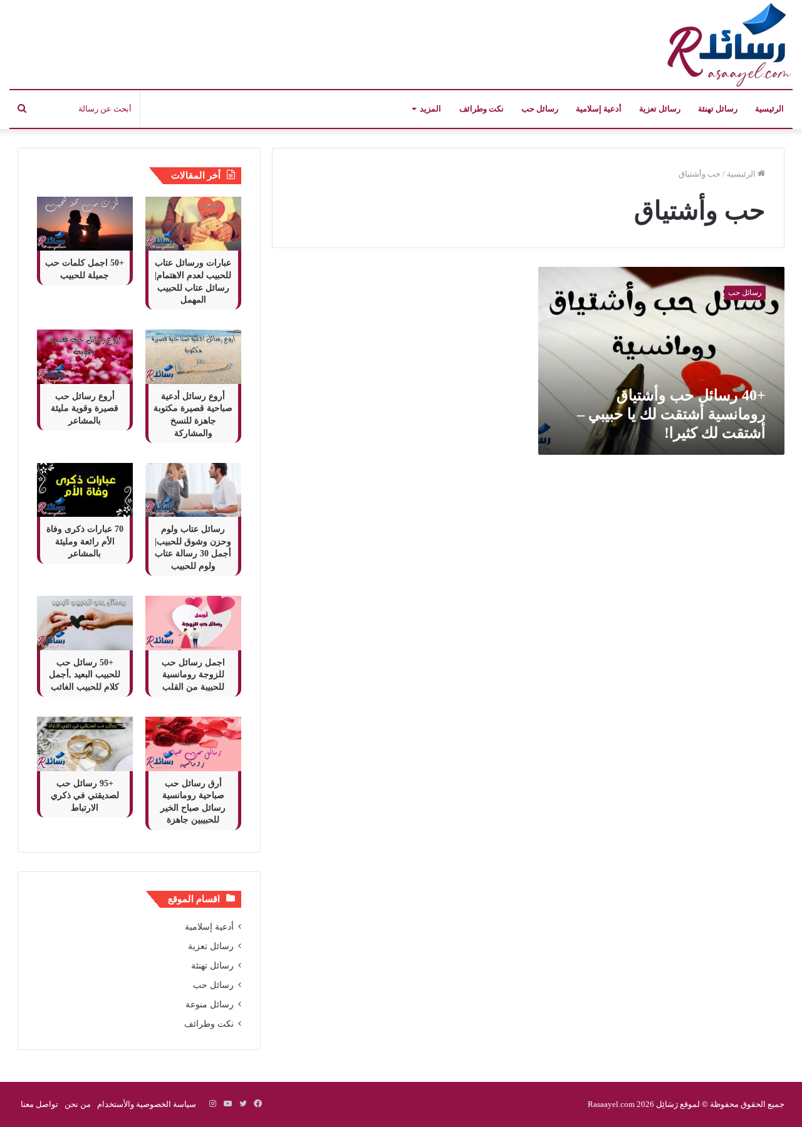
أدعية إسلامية (599, 108)
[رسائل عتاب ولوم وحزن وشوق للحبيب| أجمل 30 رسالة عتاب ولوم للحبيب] (193, 490)
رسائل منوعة (209, 1004)
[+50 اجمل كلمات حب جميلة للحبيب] (85, 224)
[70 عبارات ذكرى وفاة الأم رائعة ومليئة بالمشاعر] (85, 490)
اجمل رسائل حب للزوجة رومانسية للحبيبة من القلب (193, 675)
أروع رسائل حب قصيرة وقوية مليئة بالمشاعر (84, 408)
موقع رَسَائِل (676, 1104)
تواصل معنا (39, 1104)
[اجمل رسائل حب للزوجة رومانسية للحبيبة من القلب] (193, 623)
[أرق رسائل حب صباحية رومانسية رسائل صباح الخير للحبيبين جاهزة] (193, 744)
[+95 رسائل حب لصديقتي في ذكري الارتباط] (85, 744)
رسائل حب (539, 108)
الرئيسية (769, 108)
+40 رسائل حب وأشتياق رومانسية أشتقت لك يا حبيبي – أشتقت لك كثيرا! (671, 414)
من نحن (78, 1104)
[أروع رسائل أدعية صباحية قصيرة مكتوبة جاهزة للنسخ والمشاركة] (193, 356)
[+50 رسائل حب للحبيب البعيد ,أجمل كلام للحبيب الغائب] (85, 623)
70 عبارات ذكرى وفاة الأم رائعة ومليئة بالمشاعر (84, 541)
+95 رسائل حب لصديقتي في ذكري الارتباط (85, 796)
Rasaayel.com (611, 1104)
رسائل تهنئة (717, 108)
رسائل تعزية (659, 108)
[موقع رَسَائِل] (727, 44)
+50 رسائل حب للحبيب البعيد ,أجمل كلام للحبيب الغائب (84, 675)
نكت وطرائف (481, 108)
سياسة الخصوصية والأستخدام (146, 1104)
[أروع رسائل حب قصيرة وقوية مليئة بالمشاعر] (85, 356)
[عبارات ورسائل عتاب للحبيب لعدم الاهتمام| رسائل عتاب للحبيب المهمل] (193, 224)
